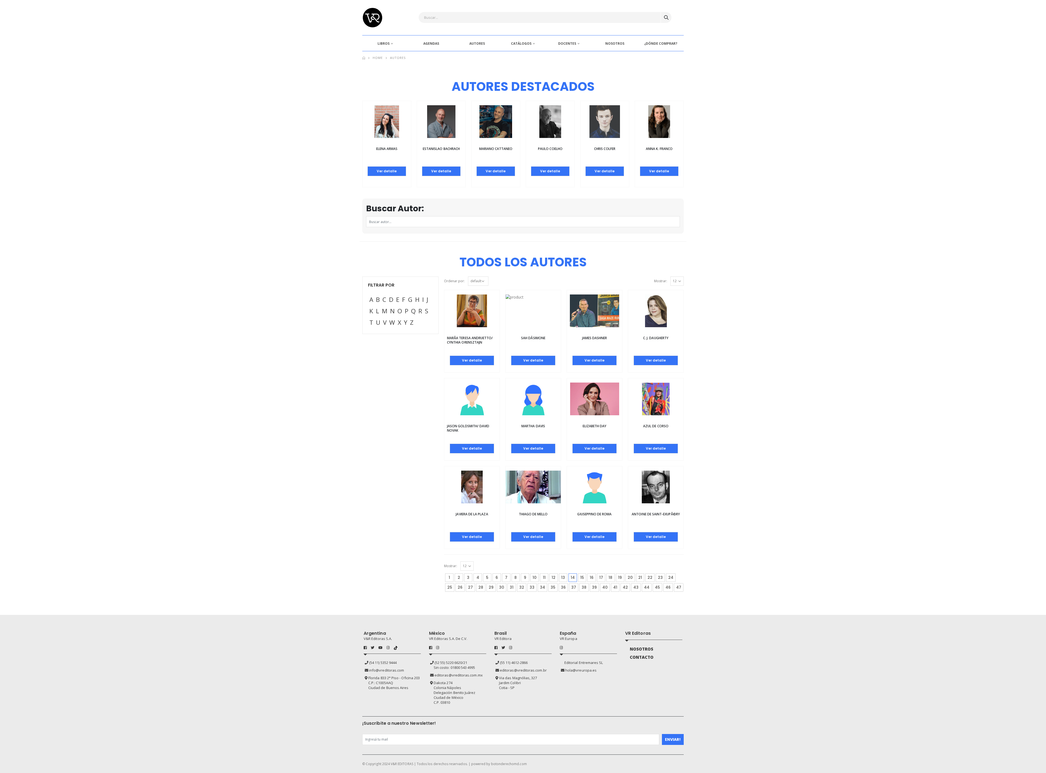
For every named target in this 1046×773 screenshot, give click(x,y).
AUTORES (477, 43)
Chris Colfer (604, 148)
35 (553, 587)
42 (625, 587)
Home (378, 58)
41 (615, 587)
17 (601, 577)
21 (640, 577)
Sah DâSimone (533, 338)
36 (563, 587)
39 (594, 587)
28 (480, 587)
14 (574, 577)
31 (511, 587)
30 (501, 587)
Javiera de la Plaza (472, 514)
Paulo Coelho (550, 148)
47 (678, 587)
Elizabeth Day (595, 426)
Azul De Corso (655, 426)
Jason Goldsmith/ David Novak (468, 428)
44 (646, 587)
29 (491, 587)
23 (660, 577)
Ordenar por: (454, 281)
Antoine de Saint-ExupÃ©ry (656, 514)
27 (470, 587)
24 (670, 577)
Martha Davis (533, 426)
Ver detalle (387, 171)
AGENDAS (431, 43)
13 (563, 577)
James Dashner (594, 338)
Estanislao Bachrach (441, 148)
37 (573, 587)
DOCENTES (567, 43)
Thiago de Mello (533, 514)
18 (610, 577)
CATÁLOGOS (521, 43)
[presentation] (346, 132)
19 (620, 577)
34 (542, 587)
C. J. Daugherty (655, 338)
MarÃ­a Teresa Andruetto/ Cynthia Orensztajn (470, 340)
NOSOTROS (614, 43)
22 (649, 577)
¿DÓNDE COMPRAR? (660, 43)
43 (635, 587)
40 (605, 587)
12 (553, 577)
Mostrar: (660, 281)
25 (449, 587)
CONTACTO (642, 657)
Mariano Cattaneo (496, 148)
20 (630, 577)
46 (668, 587)
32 (521, 587)
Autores (398, 58)
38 (584, 587)
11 (544, 577)
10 (535, 577)
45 (657, 587)
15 (582, 577)
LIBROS (384, 43)
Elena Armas (387, 148)
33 (532, 587)
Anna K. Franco (659, 148)
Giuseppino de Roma (594, 514)
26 (460, 587)
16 (592, 577)
